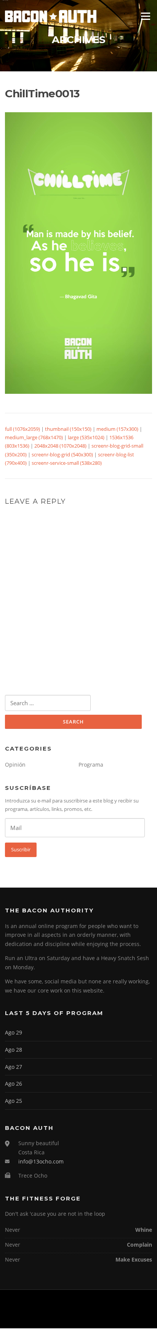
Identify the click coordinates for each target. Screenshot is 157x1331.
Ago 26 (13, 1083)
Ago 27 (13, 1066)
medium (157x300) (117, 428)
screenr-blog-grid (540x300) (62, 454)
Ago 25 (13, 1100)
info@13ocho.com (41, 1161)
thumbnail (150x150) (68, 428)
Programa (90, 764)
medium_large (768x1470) (34, 437)
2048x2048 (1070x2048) (60, 445)
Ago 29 (13, 1032)
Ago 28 (13, 1049)
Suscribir (20, 849)
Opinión (15, 764)
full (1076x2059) (22, 428)
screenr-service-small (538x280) (67, 462)
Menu (145, 16)
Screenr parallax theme (59, 1316)
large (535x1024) (86, 437)
